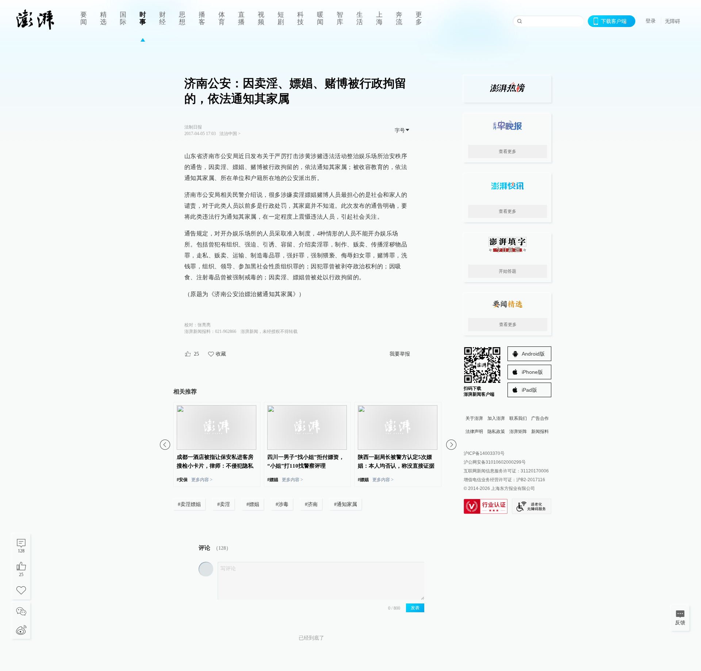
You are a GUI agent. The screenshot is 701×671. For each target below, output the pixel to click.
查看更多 (507, 151)
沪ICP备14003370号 (484, 453)
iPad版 (529, 390)
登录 (651, 21)
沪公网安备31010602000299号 (495, 462)
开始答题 (507, 271)
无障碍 (672, 21)
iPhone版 (532, 372)
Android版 (533, 354)
